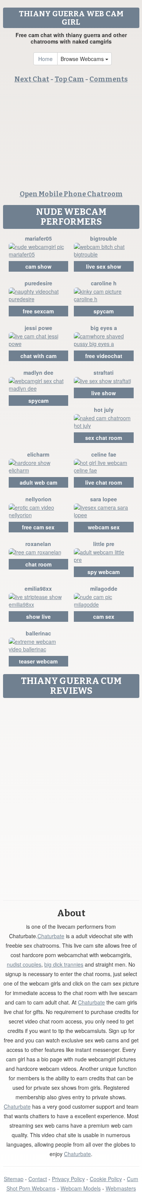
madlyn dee (38, 372)
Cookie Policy (106, 1179)
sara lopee (103, 499)
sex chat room (103, 437)
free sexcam (38, 311)
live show (103, 393)
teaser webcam (38, 661)
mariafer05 (38, 238)
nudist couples (24, 964)
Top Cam (69, 79)
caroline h (104, 283)
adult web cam (38, 482)
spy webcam (103, 572)
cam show (38, 266)
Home (45, 59)
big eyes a (104, 328)
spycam (104, 311)
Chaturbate (50, 936)
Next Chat (31, 79)
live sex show (103, 266)
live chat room (103, 482)
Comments (108, 79)
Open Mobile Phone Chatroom (71, 194)
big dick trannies (63, 964)
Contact (37, 1179)
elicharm (38, 454)
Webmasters (121, 1188)
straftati (104, 372)
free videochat (103, 356)
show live (38, 616)
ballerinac (38, 633)
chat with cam (38, 356)
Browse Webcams (83, 59)
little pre (103, 544)
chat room (38, 564)
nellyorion (38, 499)
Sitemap (13, 1179)
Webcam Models (81, 1188)
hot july (104, 409)
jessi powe (38, 328)
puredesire (38, 283)
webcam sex (104, 527)
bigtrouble (103, 238)
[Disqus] (71, 796)
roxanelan (38, 544)
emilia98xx (38, 588)
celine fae (103, 454)
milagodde (103, 588)
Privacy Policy (68, 1179)
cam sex (103, 616)
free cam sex (38, 527)
